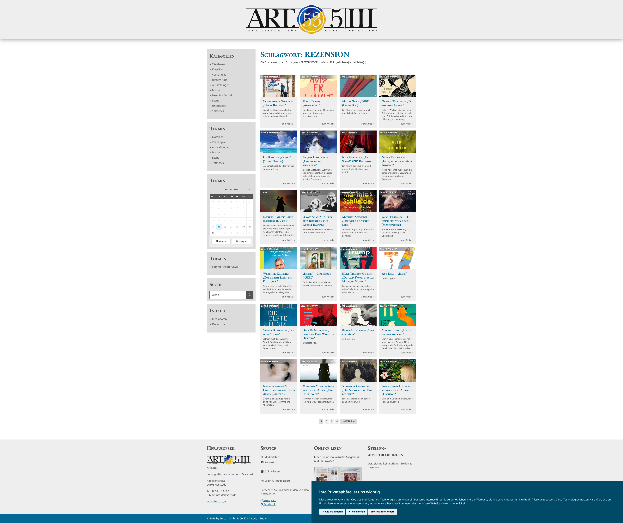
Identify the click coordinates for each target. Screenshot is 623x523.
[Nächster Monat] (249, 189)
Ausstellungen (220, 85)
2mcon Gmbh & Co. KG (234, 518)
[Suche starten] (249, 295)
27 (231, 226)
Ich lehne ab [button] (358, 511)
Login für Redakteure (277, 480)
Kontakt (269, 462)
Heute (222, 241)
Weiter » (349, 421)
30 (250, 226)
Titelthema (218, 64)
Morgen (242, 241)
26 (225, 226)
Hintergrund (219, 80)
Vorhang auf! (219, 74)
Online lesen (219, 324)
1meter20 (217, 111)
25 (219, 226)
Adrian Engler (259, 518)
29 (243, 226)
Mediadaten (219, 319)
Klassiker (217, 69)
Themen (217, 258)
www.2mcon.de (216, 501)
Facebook (269, 504)
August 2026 (231, 189)
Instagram (269, 500)
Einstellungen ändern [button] (383, 511)
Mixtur (215, 90)
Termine (218, 128)
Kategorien (222, 55)
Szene (215, 100)
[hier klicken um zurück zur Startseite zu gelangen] (311, 19)
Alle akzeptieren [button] (334, 511)
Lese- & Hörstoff (221, 95)
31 (213, 232)
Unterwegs (218, 105)
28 (237, 226)
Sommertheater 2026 (224, 266)
